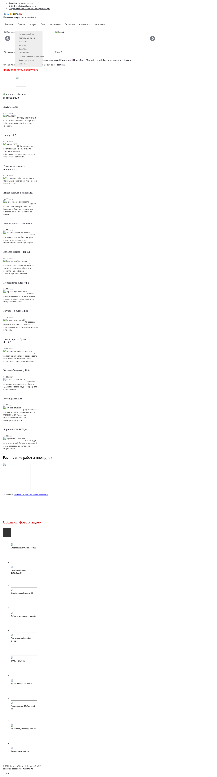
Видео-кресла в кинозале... (18, 192)
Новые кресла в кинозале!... (19, 223)
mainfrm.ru (28, 768)
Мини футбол (24, 52)
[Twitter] (8, 14)
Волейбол (23, 49)
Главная (9, 24)
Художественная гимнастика (31, 56)
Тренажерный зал (26, 34)
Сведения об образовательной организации (29, 8)
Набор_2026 (10, 134)
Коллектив (55, 24)
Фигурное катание (27, 60)
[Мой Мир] (14, 14)
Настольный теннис (27, 38)
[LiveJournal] (17, 14)
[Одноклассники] (11, 14)
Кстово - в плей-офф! (15, 310)
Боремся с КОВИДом (15, 429)
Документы (84, 24)
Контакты (100, 24)
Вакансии (70, 24)
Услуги (33, 24)
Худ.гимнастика (50, 60)
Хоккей (22, 64)
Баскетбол (23, 45)
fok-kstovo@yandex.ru (26, 6)
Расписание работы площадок (27, 457)
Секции (21, 24)
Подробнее (59, 64)
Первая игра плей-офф (16, 282)
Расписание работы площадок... (14, 167)
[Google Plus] (20, 14)
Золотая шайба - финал (16, 251)
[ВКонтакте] (5, 14)
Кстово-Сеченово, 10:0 (16, 370)
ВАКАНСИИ (10, 106)
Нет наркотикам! (13, 398)
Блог (43, 24)
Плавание (23, 41)
